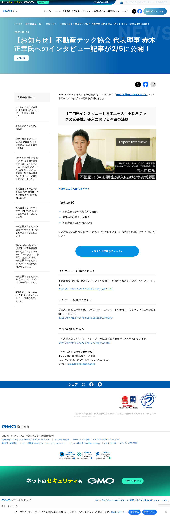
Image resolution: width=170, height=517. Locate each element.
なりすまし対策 (110, 443)
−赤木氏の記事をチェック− (107, 251)
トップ (17, 24)
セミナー (127, 11)
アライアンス (86, 11)
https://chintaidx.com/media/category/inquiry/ (85, 317)
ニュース (57, 11)
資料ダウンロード (155, 11)
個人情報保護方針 (84, 413)
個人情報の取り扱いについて (108, 413)
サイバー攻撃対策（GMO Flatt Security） (85, 443)
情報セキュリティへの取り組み (140, 413)
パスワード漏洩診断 (61, 440)
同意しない (149, 512)
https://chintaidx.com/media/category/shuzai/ (85, 288)
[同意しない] (166, 512)
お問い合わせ (99, 11)
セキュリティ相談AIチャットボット (106, 439)
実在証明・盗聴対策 (9, 443)
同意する (134, 512)
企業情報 (66, 11)
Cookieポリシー (119, 512)
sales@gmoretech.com (81, 363)
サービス (48, 11)
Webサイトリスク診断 (81, 440)
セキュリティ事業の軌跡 (128, 443)
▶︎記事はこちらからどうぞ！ (74, 188)
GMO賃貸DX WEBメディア (131, 94)
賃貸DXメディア (114, 11)
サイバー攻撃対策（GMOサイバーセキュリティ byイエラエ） (43, 443)
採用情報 (76, 11)
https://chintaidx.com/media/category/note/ (84, 342)
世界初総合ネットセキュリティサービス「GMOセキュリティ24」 (26, 440)
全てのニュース (33, 24)
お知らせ (50, 24)
